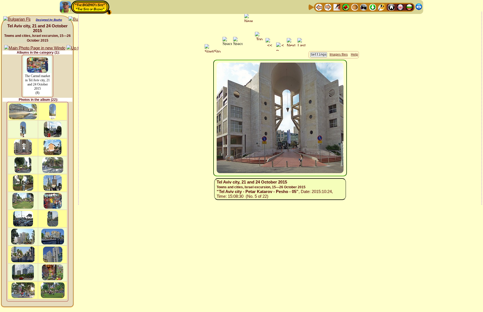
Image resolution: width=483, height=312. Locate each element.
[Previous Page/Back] (319, 6)
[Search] (381, 6)
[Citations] (345, 6)
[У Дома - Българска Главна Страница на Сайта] (409, 6)
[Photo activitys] (363, 6)
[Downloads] (372, 6)
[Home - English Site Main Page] (400, 6)
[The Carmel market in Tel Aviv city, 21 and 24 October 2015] (37, 59)
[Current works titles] (354, 6)
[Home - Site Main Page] (391, 6)
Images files (339, 54)
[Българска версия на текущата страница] (17, 19)
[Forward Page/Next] (328, 6)
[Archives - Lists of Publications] (336, 6)
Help (354, 54)
